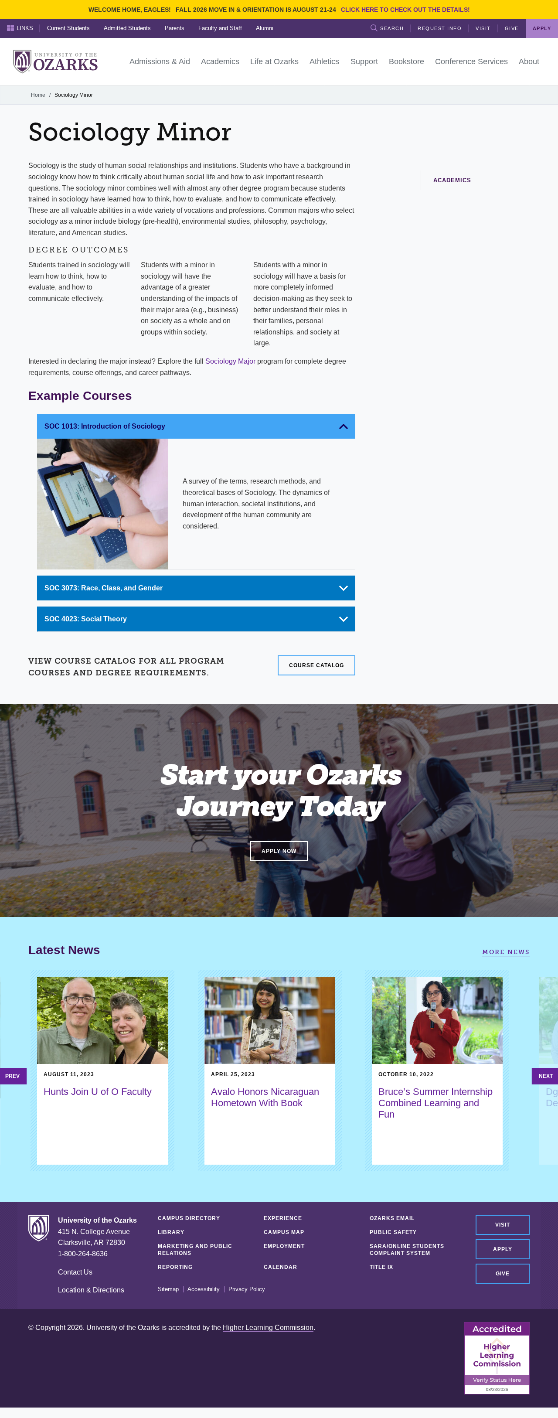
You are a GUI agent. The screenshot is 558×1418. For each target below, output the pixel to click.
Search (392, 28)
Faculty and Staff (220, 28)
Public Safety (393, 1232)
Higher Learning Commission (268, 1327)
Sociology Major (230, 361)
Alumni (264, 28)
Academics (452, 180)
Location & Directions (91, 1290)
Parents (174, 28)
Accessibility (203, 1289)
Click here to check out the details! (405, 9)
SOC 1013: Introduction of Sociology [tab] (104, 426)
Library (171, 1232)
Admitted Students (127, 28)
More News (506, 952)
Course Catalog (316, 665)
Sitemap (168, 1289)
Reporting (175, 1267)
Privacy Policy (246, 1289)
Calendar (280, 1267)
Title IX (381, 1267)
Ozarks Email (392, 1218)
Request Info (440, 28)
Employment (284, 1246)
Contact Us (75, 1272)
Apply (502, 1249)
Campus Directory (189, 1218)
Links (25, 28)
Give (512, 28)
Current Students (68, 28)
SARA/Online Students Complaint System (407, 1249)
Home (38, 95)
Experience (283, 1218)
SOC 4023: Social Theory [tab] (85, 619)
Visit (483, 28)
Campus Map (284, 1232)
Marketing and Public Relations (195, 1249)
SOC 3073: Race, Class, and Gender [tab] (103, 588)
